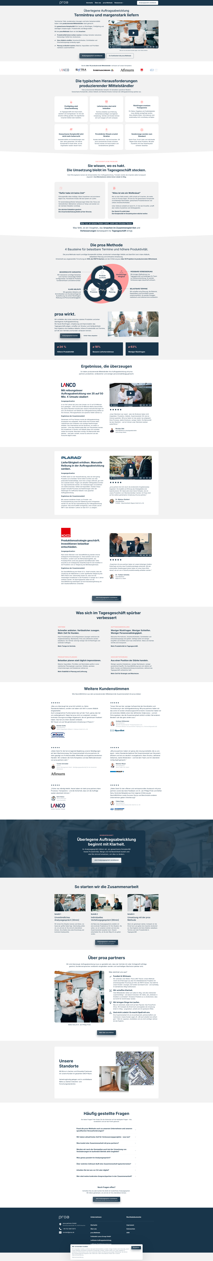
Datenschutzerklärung (77, 1257)
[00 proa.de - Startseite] (64, 2)
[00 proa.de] (117, 772)
